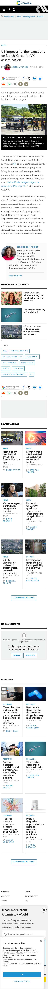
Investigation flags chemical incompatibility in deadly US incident (34, 565)
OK (22, 974)
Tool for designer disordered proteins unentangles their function (10, 825)
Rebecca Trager (20, 67)
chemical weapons (19, 351)
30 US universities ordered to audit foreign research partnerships (32, 330)
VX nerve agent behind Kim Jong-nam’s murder (12, 507)
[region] (22, 963)
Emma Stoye (13, 470)
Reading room (29, 17)
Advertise (5, 896)
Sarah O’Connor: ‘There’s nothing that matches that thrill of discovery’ (33, 297)
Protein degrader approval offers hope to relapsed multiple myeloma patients (35, 828)
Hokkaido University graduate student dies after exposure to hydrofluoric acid (34, 511)
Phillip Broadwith (32, 579)
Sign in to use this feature (34, 72)
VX (14, 163)
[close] (46, 72)
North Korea (27, 363)
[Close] (41, 941)
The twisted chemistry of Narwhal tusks (34, 310)
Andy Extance (31, 846)
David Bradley (8, 520)
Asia (5, 351)
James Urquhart (8, 841)
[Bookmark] (26, 84)
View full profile (15, 276)
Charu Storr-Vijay (33, 727)
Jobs (19, 17)
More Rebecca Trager (13, 284)
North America (9, 363)
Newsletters (9, 17)
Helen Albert (8, 787)
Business (30, 557)
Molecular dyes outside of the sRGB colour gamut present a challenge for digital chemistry (11, 715)
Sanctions (18, 369)
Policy (6, 369)
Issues (27, 892)
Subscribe (5, 892)
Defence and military (12, 357)
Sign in (16, 655)
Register (30, 655)
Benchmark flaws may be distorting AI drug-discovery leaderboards (34, 712)
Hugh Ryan (12, 731)
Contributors (31, 896)
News (3, 45)
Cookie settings (22, 981)
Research (7, 704)
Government (32, 357)
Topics (4, 901)
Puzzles (40, 17)
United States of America (14, 374)
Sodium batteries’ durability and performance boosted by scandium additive (11, 770)
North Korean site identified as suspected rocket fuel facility (34, 457)
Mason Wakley (31, 528)
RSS (26, 901)
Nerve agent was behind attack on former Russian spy (11, 457)
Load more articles (24, 598)
